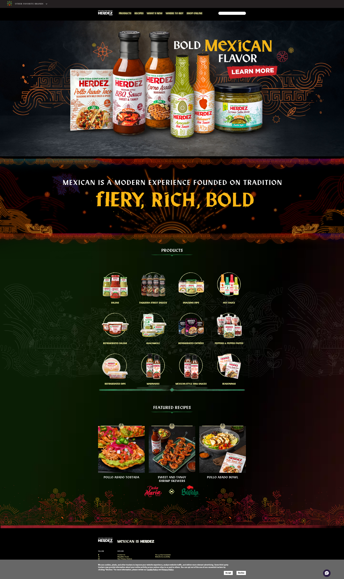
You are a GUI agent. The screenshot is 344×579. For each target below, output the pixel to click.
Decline (241, 573)
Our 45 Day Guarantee (163, 555)
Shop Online (194, 13)
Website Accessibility (162, 557)
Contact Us (121, 555)
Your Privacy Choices (124, 559)
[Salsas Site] (9, 4)
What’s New (154, 13)
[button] (29, 4)
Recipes (139, 13)
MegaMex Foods (123, 557)
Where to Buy (174, 13)
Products (125, 13)
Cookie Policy (152, 570)
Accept (228, 573)
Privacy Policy (167, 570)
